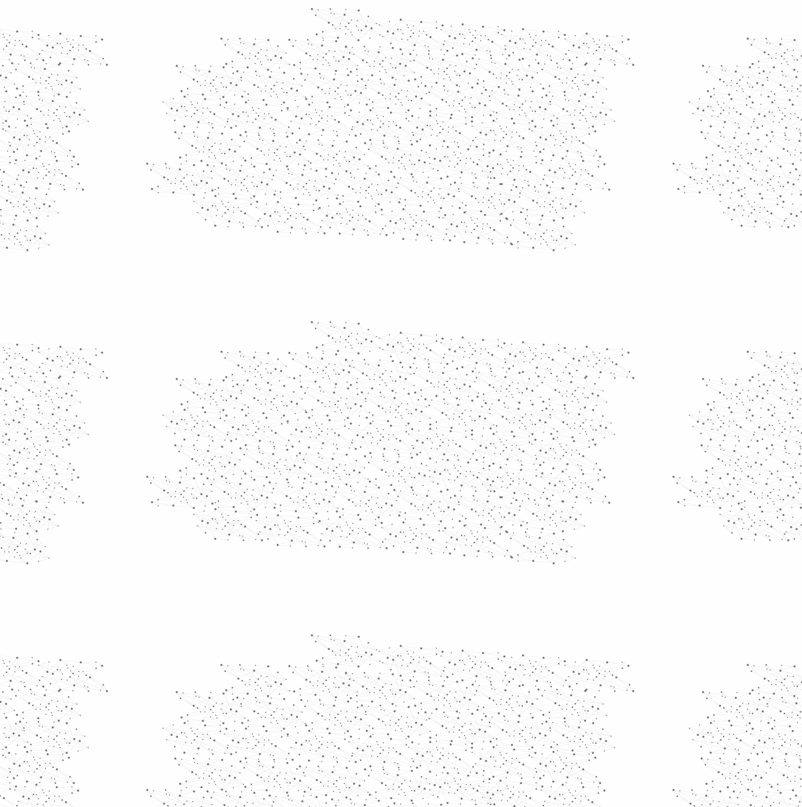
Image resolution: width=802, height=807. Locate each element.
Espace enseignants (427, 74)
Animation (372, 119)
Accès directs (498, 13)
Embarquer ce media (526, 368)
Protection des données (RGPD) (327, 739)
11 (420, 699)
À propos (288, 13)
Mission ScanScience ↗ (287, 379)
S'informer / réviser (325, 81)
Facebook (509, 740)
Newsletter (491, 740)
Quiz (268, 294)
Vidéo (391, 119)
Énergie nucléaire (292, 169)
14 (452, 699)
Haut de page (759, 697)
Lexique (467, 739)
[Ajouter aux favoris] (372, 193)
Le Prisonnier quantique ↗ (283, 356)
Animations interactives (279, 127)
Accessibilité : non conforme (424, 739)
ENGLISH (540, 13)
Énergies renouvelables (286, 184)
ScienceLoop (282, 337)
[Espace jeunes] (316, 56)
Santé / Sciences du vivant (291, 241)
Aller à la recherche (532, 32)
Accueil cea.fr (524, 74)
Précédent (346, 699)
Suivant (535, 699)
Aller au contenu (462, 32)
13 (442, 699)
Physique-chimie (290, 226)
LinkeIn (537, 740)
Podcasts (276, 308)
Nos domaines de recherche (334, 13)
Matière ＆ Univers (417, 119)
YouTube (530, 740)
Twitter (516, 740)
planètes (426, 401)
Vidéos (328, 108)
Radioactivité (284, 198)
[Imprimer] (340, 193)
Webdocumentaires (290, 322)
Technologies (285, 265)
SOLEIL (378, 401)
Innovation (382, 13)
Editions (274, 280)
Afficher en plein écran (529, 362)
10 (409, 699)
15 (463, 699)
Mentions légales (271, 739)
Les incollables (343, 119)
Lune (450, 401)
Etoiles (443, 119)
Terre (401, 401)
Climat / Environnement (288, 212)
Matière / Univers (291, 255)
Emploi (470, 13)
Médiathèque (490, 74)
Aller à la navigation (496, 32)
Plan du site (377, 739)
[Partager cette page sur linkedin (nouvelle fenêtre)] (471, 200)
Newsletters (387, 74)
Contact (462, 74)
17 (485, 699)
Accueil (279, 108)
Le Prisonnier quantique (576, 73)
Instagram (523, 740)
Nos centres (443, 13)
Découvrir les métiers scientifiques (458, 81)
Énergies (278, 159)
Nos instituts (412, 13)
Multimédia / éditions (382, 81)
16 (474, 699)
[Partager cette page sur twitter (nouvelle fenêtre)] (376, 200)
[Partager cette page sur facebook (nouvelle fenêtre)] (443, 193)
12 (431, 699)
